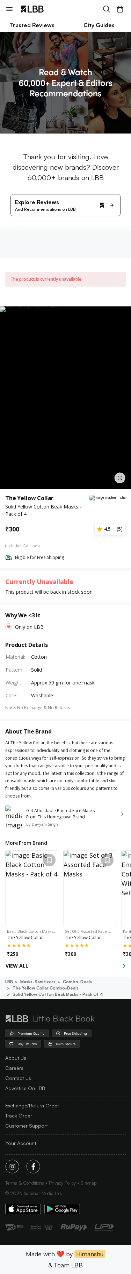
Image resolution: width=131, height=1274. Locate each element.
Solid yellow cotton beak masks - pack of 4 (58, 994)
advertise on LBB (25, 1088)
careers (14, 1068)
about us (15, 1058)
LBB (9, 981)
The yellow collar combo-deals (46, 988)
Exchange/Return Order (32, 1105)
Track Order (18, 1116)
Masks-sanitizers (38, 981)
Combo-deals (77, 981)
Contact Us (18, 1078)
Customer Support (26, 1126)
